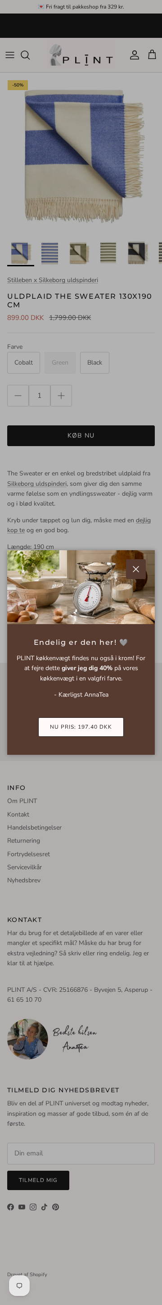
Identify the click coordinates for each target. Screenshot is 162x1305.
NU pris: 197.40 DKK (81, 726)
